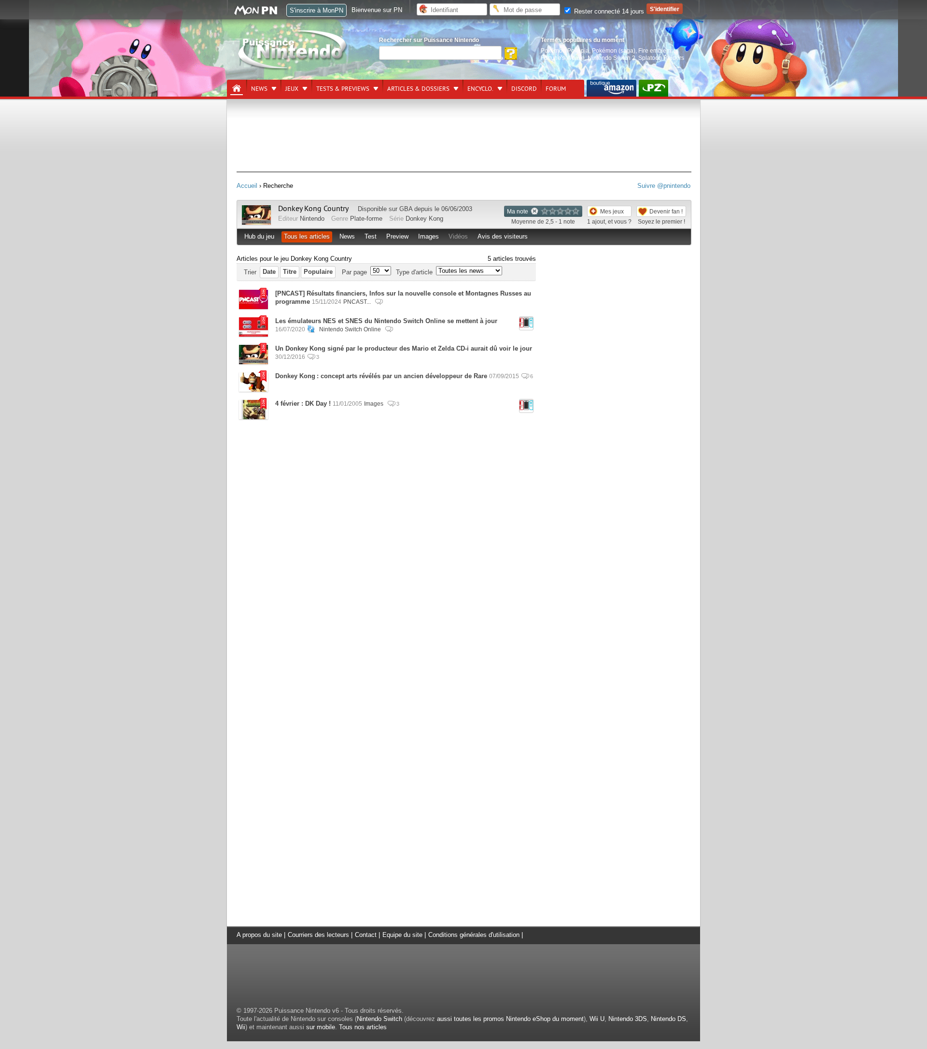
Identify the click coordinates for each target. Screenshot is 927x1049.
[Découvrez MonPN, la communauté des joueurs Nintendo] (260, 13)
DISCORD (524, 88)
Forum (556, 88)
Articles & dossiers (418, 88)
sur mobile (320, 1027)
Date (269, 271)
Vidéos (458, 236)
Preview (397, 236)
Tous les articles (307, 236)
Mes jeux (612, 211)
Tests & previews (342, 88)
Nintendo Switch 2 (611, 58)
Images (428, 236)
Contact (366, 934)
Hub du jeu (259, 236)
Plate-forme (366, 218)
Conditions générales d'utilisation (474, 934)
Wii (241, 1027)
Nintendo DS (668, 1018)
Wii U (597, 1018)
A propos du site (259, 934)
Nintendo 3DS (627, 1018)
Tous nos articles (363, 1027)
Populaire (318, 271)
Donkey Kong (424, 218)
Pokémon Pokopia (565, 50)
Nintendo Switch (379, 1018)
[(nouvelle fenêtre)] (611, 88)
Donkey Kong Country (313, 208)
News (259, 88)
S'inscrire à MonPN (316, 10)
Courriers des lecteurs (318, 934)
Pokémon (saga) (613, 50)
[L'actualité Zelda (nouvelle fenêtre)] (653, 88)
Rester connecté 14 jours (608, 11)
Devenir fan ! (666, 211)
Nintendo (312, 218)
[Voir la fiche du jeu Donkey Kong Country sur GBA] (256, 222)
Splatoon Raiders (661, 58)
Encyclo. (480, 88)
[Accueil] (236, 88)
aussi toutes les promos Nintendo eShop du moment (510, 1018)
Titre (289, 271)
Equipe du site (402, 934)
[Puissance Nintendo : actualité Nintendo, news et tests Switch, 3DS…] (293, 68)
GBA (405, 209)
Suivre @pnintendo (663, 185)
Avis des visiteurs (503, 236)
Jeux (291, 88)
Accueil (247, 185)
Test (371, 236)
